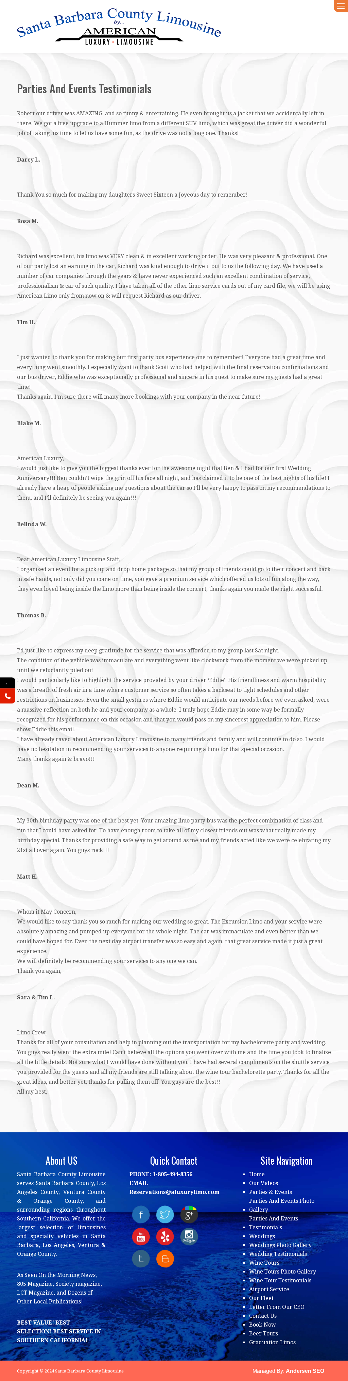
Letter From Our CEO (276, 1307)
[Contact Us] (7, 696)
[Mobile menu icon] (341, 6)
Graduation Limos (272, 1342)
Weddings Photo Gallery (280, 1245)
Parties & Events (270, 1192)
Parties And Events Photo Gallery (281, 1205)
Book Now (262, 1324)
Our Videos (263, 1183)
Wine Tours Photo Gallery (282, 1271)
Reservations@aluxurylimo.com (174, 1192)
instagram (189, 1237)
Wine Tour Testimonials (280, 1280)
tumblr (141, 1259)
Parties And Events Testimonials (273, 1223)
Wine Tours (264, 1263)
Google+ (189, 1214)
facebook (141, 1214)
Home (257, 1174)
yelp (165, 1237)
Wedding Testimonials (278, 1254)
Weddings (262, 1236)
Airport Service (269, 1289)
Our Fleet (261, 1298)
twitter (165, 1214)
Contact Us (263, 1316)
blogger (165, 1259)
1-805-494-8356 (172, 1174)
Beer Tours (263, 1333)
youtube (141, 1237)
